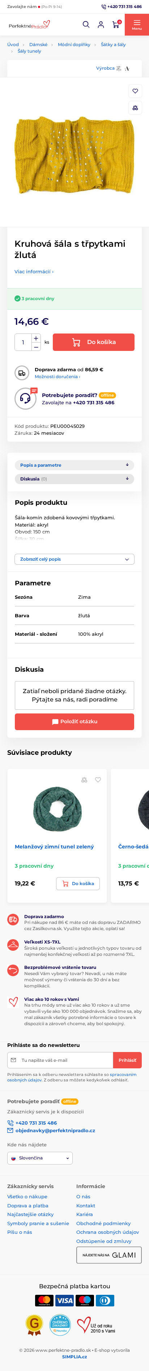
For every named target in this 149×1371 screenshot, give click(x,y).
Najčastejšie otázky (30, 1214)
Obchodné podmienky (103, 1223)
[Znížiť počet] (36, 346)
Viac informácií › (34, 271)
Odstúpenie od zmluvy (103, 1241)
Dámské (38, 44)
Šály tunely (29, 51)
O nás (83, 1196)
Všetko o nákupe (27, 1196)
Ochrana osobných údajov (107, 1232)
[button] (86, 25)
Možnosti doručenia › (57, 376)
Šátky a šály (113, 44)
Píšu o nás (19, 1232)
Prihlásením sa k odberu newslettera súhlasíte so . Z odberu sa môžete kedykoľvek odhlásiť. (72, 1077)
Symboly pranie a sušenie (38, 1223)
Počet (23, 342)
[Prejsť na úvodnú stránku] (29, 25)
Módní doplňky (74, 44)
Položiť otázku (78, 721)
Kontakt (85, 1205)
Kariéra (84, 1214)
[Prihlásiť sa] (101, 25)
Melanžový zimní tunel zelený (54, 846)
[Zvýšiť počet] (36, 338)
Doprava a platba (27, 1205)
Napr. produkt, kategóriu (54, 61)
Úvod (13, 44)
